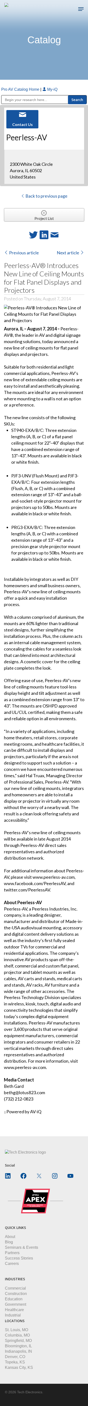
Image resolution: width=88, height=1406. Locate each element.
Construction (16, 1294)
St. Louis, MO (16, 1330)
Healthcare (14, 1310)
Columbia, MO (17, 1335)
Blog (9, 1242)
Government (15, 1304)
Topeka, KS (15, 1362)
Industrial (13, 1315)
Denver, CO (15, 1357)
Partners (12, 1253)
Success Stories (19, 1258)
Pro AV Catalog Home (20, 89)
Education (13, 1299)
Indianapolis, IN (18, 1351)
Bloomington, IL (18, 1346)
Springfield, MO (18, 1341)
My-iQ (51, 89)
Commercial (15, 1288)
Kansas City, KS (19, 1367)
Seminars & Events (21, 1247)
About (10, 1237)
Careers (12, 1263)
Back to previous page (46, 196)
